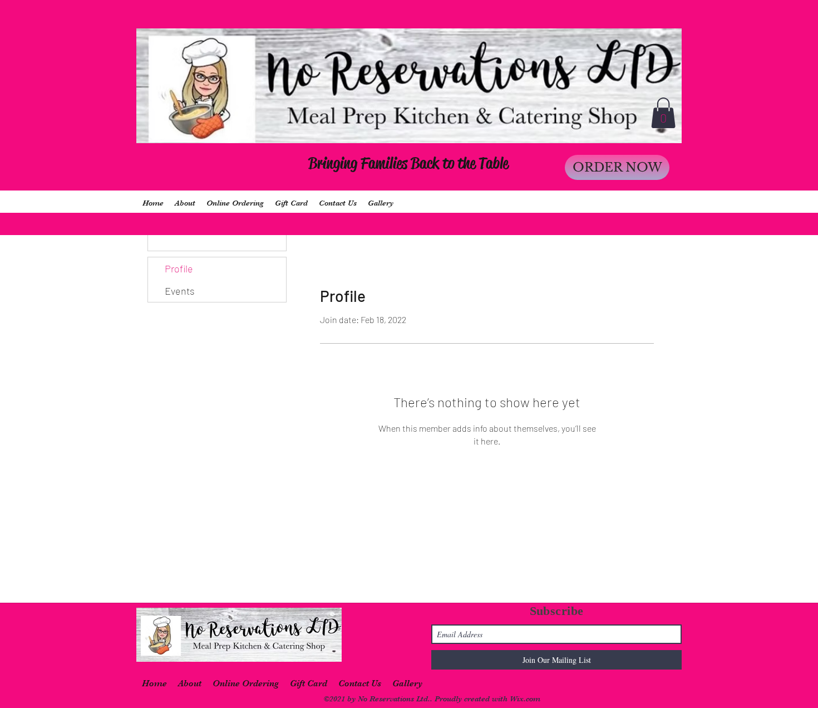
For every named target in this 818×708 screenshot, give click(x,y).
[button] (663, 112)
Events (180, 291)
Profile (179, 268)
